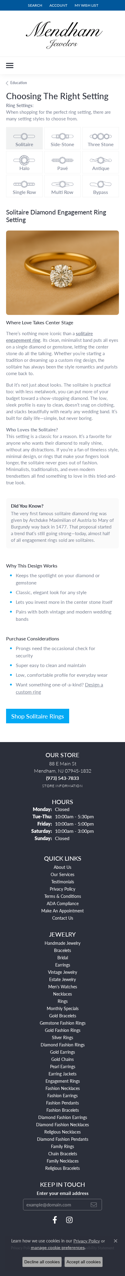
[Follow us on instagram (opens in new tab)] (69, 1220)
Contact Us (62, 918)
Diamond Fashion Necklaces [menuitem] (62, 1124)
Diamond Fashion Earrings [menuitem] (62, 1117)
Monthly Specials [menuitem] (63, 1008)
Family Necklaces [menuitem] (63, 1161)
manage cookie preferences (58, 1247)
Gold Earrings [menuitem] (62, 1052)
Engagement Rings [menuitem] (63, 1081)
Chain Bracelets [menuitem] (62, 1153)
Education (18, 82)
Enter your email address (63, 1193)
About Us (62, 867)
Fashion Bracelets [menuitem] (62, 1110)
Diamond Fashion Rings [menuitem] (63, 1045)
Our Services (62, 874)
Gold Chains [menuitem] (62, 1059)
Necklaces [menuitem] (62, 994)
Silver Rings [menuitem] (62, 1037)
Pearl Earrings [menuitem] (62, 1066)
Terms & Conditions (62, 896)
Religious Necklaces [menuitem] (62, 1132)
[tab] (24, 138)
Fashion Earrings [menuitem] (62, 1095)
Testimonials (62, 881)
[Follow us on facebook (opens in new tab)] (54, 1220)
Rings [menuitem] (63, 1001)
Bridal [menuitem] (62, 957)
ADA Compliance (63, 903)
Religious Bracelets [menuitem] (62, 1168)
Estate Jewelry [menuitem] (62, 979)
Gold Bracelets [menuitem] (62, 1016)
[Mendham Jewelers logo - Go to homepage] (62, 34)
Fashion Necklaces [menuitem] (63, 1088)
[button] (34, 5)
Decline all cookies (42, 1261)
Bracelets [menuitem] (62, 950)
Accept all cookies (83, 1261)
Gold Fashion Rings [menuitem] (62, 1030)
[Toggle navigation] (9, 65)
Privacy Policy (62, 889)
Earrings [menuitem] (62, 965)
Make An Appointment (62, 911)
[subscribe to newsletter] (94, 1204)
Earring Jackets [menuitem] (62, 1074)
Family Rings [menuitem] (62, 1146)
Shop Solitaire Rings (37, 716)
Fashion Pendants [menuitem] (62, 1103)
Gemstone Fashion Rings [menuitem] (63, 1023)
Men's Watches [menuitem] (62, 986)
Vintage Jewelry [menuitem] (62, 972)
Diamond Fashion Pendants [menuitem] (62, 1139)
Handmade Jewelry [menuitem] (62, 943)
